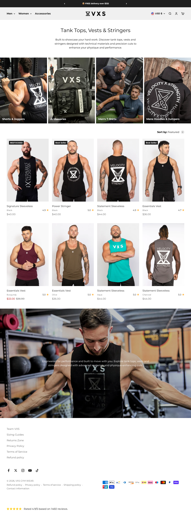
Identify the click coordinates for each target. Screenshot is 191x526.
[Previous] (64, 3)
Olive (54, 294)
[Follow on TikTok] (37, 470)
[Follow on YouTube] (30, 470)
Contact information (18, 488)
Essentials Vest (151, 206)
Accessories (43, 13)
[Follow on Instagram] (23, 470)
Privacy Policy (15, 446)
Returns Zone (15, 440)
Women (23, 13)
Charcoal (146, 294)
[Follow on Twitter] (16, 470)
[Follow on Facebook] (8, 470)
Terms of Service (17, 451)
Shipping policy (72, 485)
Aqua (99, 294)
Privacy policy (32, 485)
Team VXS (13, 428)
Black (9, 210)
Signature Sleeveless (20, 206)
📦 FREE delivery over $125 (95, 3)
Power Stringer (61, 206)
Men (9, 13)
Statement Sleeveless (110, 206)
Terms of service (52, 485)
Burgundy (12, 294)
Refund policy (15, 457)
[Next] (126, 3)
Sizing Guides (15, 434)
